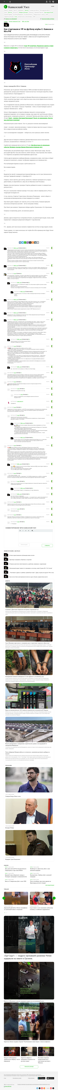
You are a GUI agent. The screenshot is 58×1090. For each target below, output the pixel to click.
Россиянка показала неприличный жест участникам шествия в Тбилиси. (44, 1060)
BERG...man (16, 248)
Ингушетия (15, 12)
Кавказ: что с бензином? (11, 18)
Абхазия (6, 10)
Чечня (15, 16)
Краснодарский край (48, 12)
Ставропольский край (8, 16)
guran (15, 346)
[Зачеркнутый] (28, 530)
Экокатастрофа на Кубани (48, 18)
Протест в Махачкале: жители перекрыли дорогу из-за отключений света (24, 1001)
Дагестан (10, 12)
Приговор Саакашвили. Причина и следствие (20, 559)
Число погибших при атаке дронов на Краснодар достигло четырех (40, 882)
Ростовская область (28, 14)
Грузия (5, 12)
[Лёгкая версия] (10, 1)
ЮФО (34, 16)
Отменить (47, 545)
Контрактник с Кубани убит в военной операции (40, 875)
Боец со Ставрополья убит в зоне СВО (15, 881)
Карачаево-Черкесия (38, 12)
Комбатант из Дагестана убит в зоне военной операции (40, 869)
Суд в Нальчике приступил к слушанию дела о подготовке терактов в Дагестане (27, 643)
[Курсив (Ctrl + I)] (23, 530)
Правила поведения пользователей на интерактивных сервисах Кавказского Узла (33, 1084)
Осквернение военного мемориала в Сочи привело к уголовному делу (24, 676)
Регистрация (24, 544)
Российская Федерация (18, 14)
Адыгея (15, 10)
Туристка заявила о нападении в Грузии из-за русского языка (28, 1059)
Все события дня (50, 885)
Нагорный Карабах (8, 14)
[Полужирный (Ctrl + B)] (20, 530)
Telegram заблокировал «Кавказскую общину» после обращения (12, 1059)
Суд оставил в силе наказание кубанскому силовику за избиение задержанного (41, 908)
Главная (5, 21)
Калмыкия (31, 12)
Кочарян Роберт (9, 828)
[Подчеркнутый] (25, 530)
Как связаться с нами (17, 1078)
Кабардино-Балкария (23, 12)
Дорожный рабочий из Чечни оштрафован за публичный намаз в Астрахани (15, 908)
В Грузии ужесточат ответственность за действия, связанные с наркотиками (27, 564)
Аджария (10, 10)
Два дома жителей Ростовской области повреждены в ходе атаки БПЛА (15, 869)
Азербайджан (21, 10)
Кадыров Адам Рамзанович (12, 859)
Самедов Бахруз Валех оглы (13, 796)
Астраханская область (34, 10)
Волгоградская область (45, 10)
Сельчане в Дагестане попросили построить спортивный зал (22, 609)
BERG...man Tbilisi (25, 21)
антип (15, 273)
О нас (5, 1078)
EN (7, 1)
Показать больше (29, 1066)
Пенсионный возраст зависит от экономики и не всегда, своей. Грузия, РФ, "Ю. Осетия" (30, 568)
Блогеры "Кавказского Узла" (14, 21)
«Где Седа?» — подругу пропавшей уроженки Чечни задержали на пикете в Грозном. (27, 957)
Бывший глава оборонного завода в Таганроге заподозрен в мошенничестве (16, 875)
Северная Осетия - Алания (39, 14)
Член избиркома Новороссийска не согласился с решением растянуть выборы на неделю (27, 753)
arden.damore (19, 401)
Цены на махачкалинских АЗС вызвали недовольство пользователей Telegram (26, 710)
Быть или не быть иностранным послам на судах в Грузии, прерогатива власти (28, 577)
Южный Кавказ (29, 16)
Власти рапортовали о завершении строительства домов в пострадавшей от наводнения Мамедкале (26, 744)
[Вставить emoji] (32, 530)
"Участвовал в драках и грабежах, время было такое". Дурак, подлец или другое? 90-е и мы (31, 572)
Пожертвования (31, 1078)
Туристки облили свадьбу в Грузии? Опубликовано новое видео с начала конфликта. (27, 1041)
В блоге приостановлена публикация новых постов (21, 555)
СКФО (47, 14)
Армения (27, 10)
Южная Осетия (21, 16)
